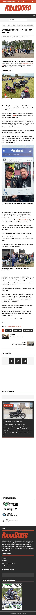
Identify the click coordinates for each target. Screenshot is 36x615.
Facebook (4, 558)
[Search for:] (18, 20)
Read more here (5, 566)
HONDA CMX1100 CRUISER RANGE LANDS (12, 421)
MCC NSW (8, 330)
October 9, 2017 (7, 37)
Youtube (5, 560)
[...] (4, 435)
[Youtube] (18, 361)
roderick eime (28, 330)
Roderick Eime (16, 37)
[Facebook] (11, 361)
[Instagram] (24, 361)
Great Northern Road (22, 220)
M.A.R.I (15, 115)
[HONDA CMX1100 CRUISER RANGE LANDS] (18, 410)
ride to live (17, 330)
